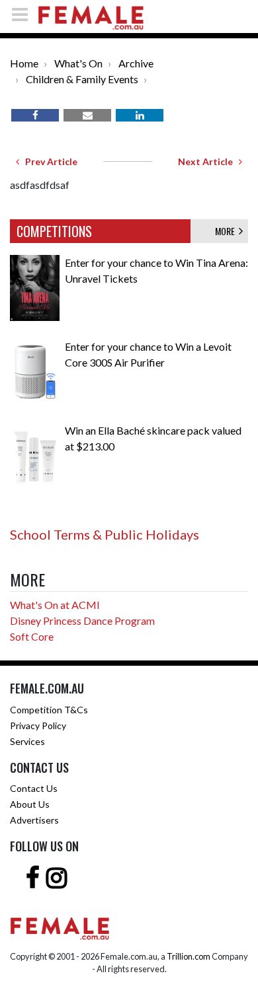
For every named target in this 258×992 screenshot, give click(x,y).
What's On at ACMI (55, 604)
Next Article (208, 161)
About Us (30, 804)
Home (24, 63)
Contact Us (34, 788)
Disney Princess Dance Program (82, 620)
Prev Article (48, 161)
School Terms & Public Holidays (104, 534)
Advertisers (34, 820)
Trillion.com (188, 956)
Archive (135, 63)
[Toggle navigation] (24, 14)
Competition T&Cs (49, 709)
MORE (227, 231)
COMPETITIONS (54, 231)
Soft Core (32, 636)
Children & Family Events (82, 79)
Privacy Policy (38, 725)
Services (27, 741)
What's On (78, 63)
